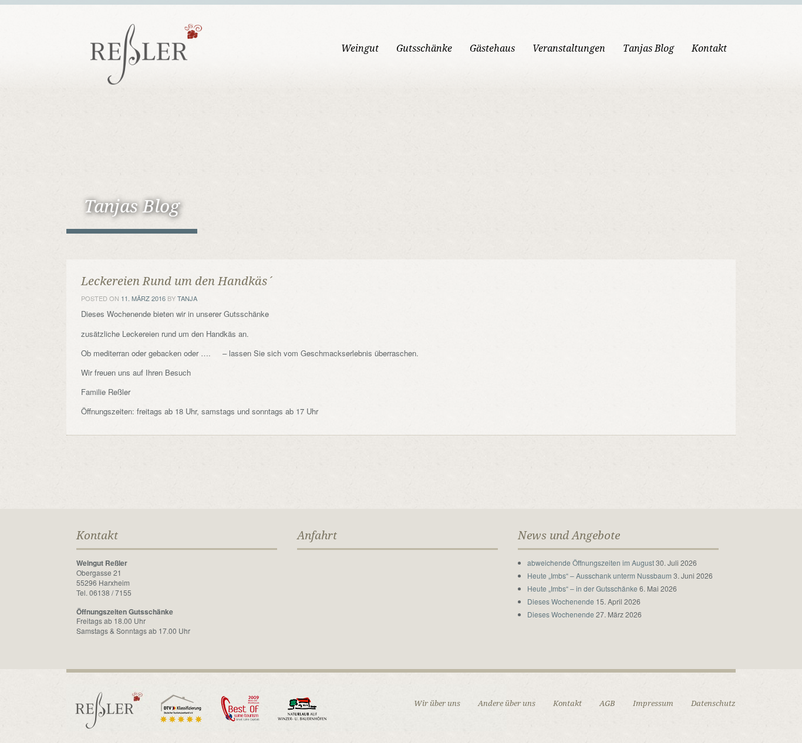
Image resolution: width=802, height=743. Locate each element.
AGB (607, 703)
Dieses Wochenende (560, 601)
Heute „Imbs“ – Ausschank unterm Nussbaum (599, 575)
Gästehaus (492, 48)
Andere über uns (506, 703)
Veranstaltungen (569, 48)
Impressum (653, 703)
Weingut (360, 48)
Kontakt (709, 48)
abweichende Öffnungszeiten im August (590, 563)
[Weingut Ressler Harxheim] (139, 53)
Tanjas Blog (648, 48)
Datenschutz (713, 703)
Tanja (187, 298)
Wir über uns (437, 703)
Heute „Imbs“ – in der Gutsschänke (582, 588)
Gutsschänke (424, 48)
